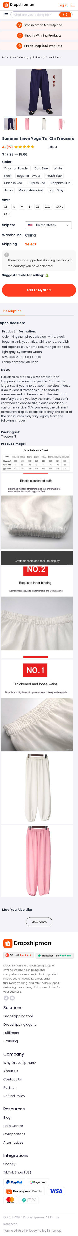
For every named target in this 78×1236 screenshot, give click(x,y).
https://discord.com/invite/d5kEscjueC (13, 998)
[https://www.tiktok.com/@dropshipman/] (6, 998)
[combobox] (42, 225)
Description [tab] (12, 311)
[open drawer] (73, 5)
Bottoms (37, 57)
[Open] (67, 225)
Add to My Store (39, 290)
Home (5, 57)
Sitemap (55, 1231)
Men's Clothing (20, 57)
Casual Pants (53, 57)
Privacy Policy (36, 1231)
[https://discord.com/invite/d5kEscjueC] (12, 998)
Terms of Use (13, 1231)
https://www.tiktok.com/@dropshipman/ (7, 998)
